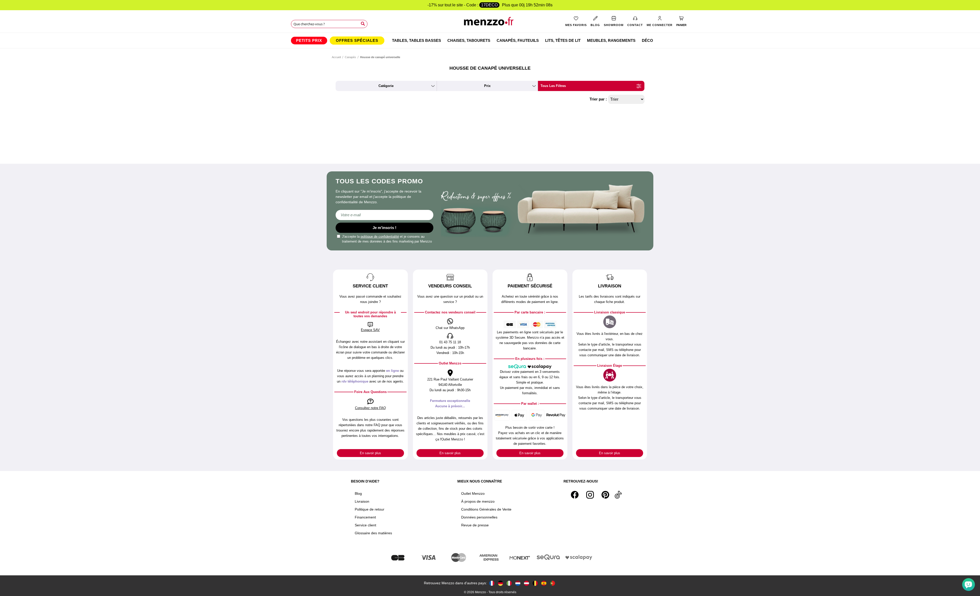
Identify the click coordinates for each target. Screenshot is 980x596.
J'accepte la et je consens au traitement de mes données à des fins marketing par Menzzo (387, 239)
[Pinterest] (605, 495)
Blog (358, 493)
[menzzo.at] (526, 583)
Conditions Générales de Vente (486, 509)
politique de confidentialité (380, 236)
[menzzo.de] (500, 583)
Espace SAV (370, 330)
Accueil (336, 57)
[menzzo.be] (535, 583)
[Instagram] (590, 495)
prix (487, 86)
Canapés (350, 57)
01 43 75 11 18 (450, 342)
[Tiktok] (618, 495)
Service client (365, 525)
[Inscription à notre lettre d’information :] (384, 215)
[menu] (490, 40)
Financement (365, 517)
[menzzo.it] (509, 583)
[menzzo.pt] (552, 583)
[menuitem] (309, 40)
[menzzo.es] (544, 583)
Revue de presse (475, 525)
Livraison (362, 501)
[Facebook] (575, 495)
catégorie (386, 86)
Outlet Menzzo (473, 493)
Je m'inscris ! (384, 227)
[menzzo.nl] (518, 583)
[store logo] (490, 23)
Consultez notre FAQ (370, 408)
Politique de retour (369, 509)
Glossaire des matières (373, 533)
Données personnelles (479, 517)
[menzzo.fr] (492, 583)
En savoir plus (370, 453)
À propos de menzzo (478, 501)
